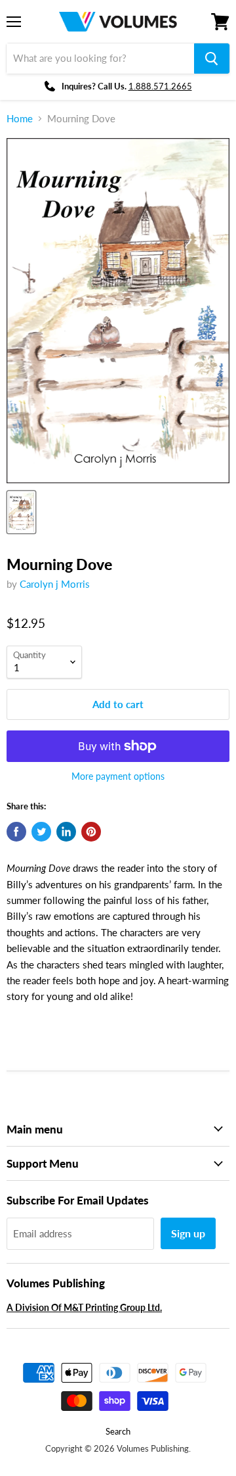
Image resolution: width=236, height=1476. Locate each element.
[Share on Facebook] (16, 832)
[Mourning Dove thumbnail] (21, 512)
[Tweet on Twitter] (41, 832)
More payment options (118, 776)
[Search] (211, 58)
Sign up (188, 1233)
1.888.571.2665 (160, 86)
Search (118, 1431)
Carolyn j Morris (55, 584)
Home (20, 118)
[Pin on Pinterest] (91, 832)
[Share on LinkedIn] (66, 832)
